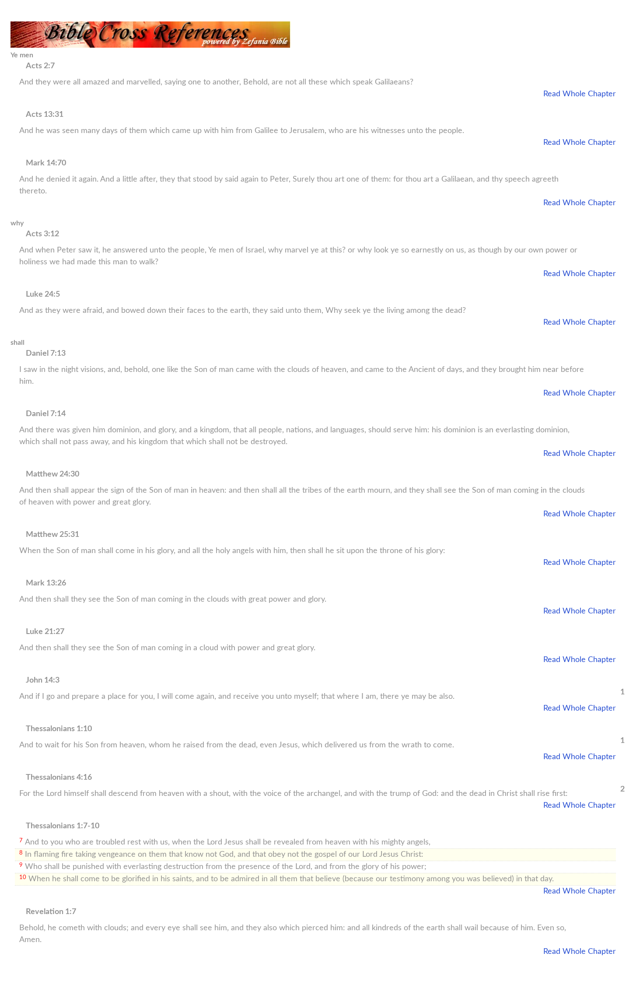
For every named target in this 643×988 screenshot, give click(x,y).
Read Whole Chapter (579, 94)
